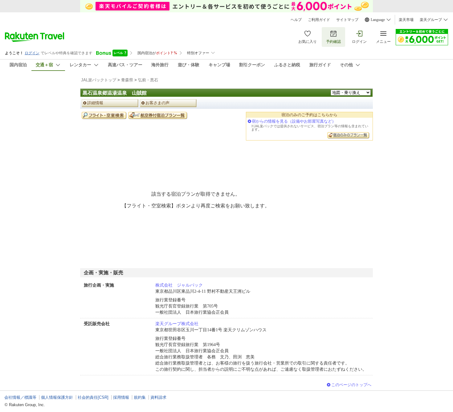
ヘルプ (296, 20)
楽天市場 (406, 20)
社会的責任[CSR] (93, 397)
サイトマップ (347, 20)
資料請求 (158, 397)
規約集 (140, 397)
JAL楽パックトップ (98, 80)
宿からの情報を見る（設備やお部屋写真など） (294, 121)
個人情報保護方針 (57, 397)
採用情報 (121, 397)
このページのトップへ (351, 384)
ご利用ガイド (319, 20)
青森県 (127, 80)
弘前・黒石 (148, 80)
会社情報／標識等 (20, 397)
